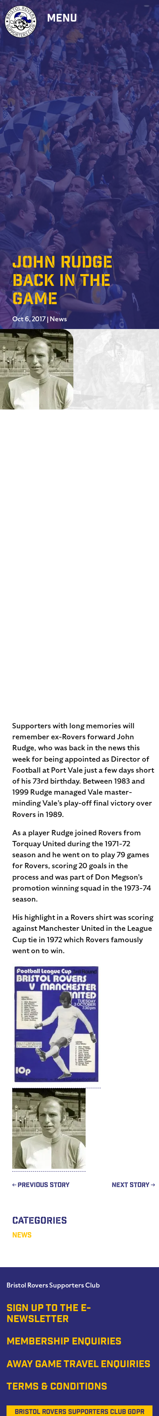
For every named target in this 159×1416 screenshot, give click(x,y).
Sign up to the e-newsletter (49, 1314)
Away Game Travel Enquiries (78, 1365)
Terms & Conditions (57, 1387)
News (58, 319)
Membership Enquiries (64, 1342)
